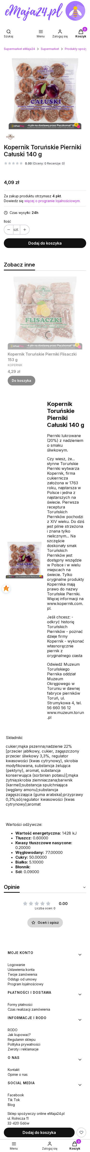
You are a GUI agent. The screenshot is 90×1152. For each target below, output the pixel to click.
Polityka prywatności (24, 1044)
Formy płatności (20, 1004)
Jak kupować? (19, 1035)
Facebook (16, 1095)
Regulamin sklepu (22, 1039)
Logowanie (16, 965)
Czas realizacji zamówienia (29, 1009)
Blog (11, 1105)
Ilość (7, 221)
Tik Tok (14, 1100)
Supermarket (50, 49)
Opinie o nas (18, 1074)
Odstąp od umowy (22, 979)
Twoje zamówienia (22, 974)
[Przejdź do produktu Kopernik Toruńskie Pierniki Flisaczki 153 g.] (45, 312)
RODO (13, 1030)
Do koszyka (21, 380)
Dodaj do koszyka (45, 243)
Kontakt (13, 1070)
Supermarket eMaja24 (19, 49)
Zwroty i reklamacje (23, 1049)
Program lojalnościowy (25, 984)
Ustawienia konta (21, 969)
